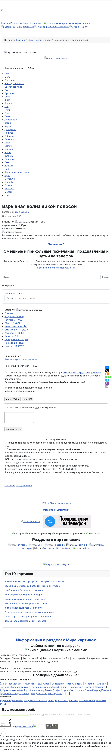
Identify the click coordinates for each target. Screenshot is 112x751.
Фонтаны (9, 188)
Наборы (14, 346)
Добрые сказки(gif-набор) (14, 690)
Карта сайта (54, 26)
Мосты (8, 191)
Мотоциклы (11, 178)
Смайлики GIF (17, 329)
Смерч (8, 146)
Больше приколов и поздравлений (56, 267)
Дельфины (10, 129)
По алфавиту (47, 700)
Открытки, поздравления (18, 485)
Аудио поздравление (11, 700)
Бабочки (9, 136)
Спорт (64, 687)
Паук (7, 142)
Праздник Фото (17, 339)
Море (7, 77)
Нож (7, 168)
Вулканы (9, 155)
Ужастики (89, 683)
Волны (8, 152)
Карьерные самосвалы (17, 172)
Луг (6, 90)
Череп (8, 195)
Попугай (9, 132)
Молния (9, 149)
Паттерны (14, 319)
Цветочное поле (13, 86)
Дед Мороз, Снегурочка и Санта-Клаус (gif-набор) (83, 690)
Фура (7, 175)
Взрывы (9, 165)
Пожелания (14, 342)
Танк (7, 162)
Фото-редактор (77, 700)
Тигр (7, 113)
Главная (5, 23)
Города (8, 185)
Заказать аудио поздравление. (21, 359)
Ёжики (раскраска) (10, 683)
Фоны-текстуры (16, 326)
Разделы (15, 23)
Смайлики (81, 544)
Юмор (12, 336)
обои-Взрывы (22, 211)
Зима (7, 100)
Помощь (90, 700)
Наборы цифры (74, 683)
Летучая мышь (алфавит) (45, 687)
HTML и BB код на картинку (56, 503)
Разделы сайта (32, 700)
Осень (8, 96)
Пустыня (9, 93)
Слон (7, 116)
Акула (8, 126)
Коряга (8, 103)
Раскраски (14, 333)
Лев (6, 106)
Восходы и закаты (14, 83)
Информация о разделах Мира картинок (56, 640)
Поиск (65, 26)
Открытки (28, 26)
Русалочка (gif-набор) (42, 690)
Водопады (10, 80)
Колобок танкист (20, 687)
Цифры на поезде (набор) (15, 693)
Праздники (59, 544)
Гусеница (9, 139)
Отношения (58, 683)
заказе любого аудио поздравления (82, 372)
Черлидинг (75, 687)
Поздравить (37, 23)
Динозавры (11, 119)
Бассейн (9, 182)
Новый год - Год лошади (36, 683)
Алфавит (24, 23)
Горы (7, 73)
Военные (4, 687)
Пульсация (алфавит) (94, 687)
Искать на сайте (13, 293)
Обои (12, 323)
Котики (8, 123)
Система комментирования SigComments (15, 715)
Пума (7, 109)
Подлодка (10, 159)
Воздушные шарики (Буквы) (46, 693)
